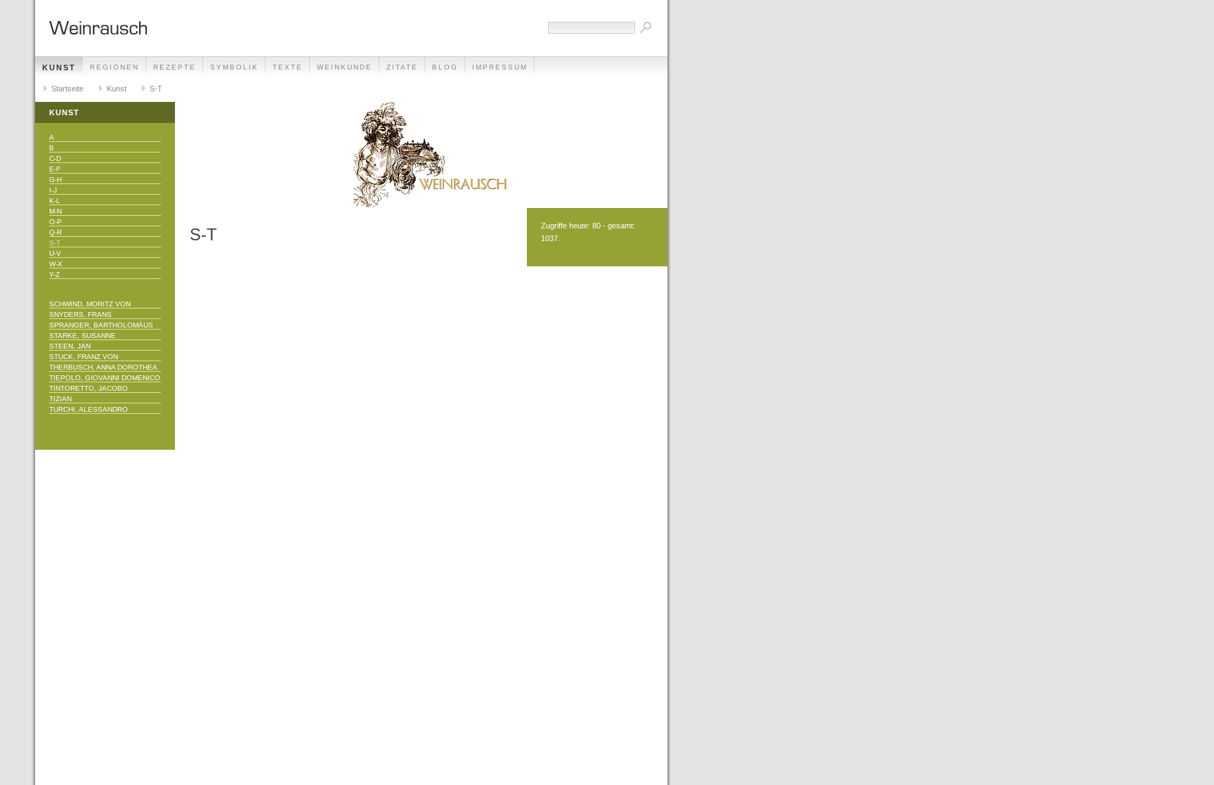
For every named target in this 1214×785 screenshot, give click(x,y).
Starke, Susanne (82, 335)
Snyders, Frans (80, 314)
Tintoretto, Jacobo (88, 388)
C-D (55, 158)
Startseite (67, 88)
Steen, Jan (70, 346)
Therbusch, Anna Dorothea (103, 367)
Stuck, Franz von (83, 357)
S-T (156, 88)
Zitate (402, 67)
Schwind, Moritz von (90, 304)
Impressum (500, 67)
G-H (55, 179)
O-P (55, 222)
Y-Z (54, 274)
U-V (55, 253)
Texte (288, 67)
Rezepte (174, 67)
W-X (56, 264)
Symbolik (234, 67)
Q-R (55, 232)
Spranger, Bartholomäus (101, 325)
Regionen (114, 67)
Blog (445, 67)
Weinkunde (344, 67)
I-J (53, 190)
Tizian (60, 399)
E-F (54, 169)
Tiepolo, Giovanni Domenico (104, 378)
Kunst (59, 67)
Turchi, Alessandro (88, 409)
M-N (55, 211)
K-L (54, 201)
